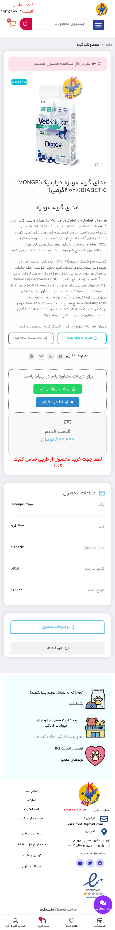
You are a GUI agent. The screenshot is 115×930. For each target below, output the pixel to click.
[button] (98, 25)
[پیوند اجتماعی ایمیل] (60, 356)
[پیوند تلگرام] (32, 356)
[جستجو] (26, 24)
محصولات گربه (87, 45)
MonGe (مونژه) (84, 327)
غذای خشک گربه (57, 327)
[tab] (57, 627)
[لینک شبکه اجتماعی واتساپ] (51, 356)
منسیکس (46, 910)
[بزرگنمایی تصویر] (97, 164)
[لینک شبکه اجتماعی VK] (41, 356)
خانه (109, 45)
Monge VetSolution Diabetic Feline (79, 221)
